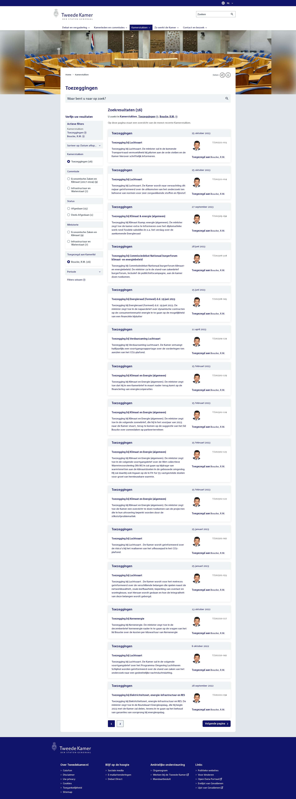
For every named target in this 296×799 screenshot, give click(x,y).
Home (68, 74)
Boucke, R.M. (167, 116)
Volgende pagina (215, 723)
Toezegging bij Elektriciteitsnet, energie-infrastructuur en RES (148, 695)
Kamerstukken (82, 74)
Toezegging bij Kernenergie (128, 618)
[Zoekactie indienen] (232, 14)
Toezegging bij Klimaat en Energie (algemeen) (139, 375)
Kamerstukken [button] (140, 27)
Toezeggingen (146, 116)
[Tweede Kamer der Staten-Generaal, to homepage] (73, 14)
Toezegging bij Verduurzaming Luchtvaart (136, 338)
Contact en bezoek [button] (194, 27)
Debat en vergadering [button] (75, 27)
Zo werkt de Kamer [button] (165, 27)
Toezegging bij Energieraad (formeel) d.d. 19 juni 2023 (143, 299)
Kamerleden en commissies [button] (109, 27)
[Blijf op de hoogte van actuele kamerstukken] (228, 74)
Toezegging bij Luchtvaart (127, 142)
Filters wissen (74, 279)
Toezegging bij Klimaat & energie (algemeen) (138, 216)
